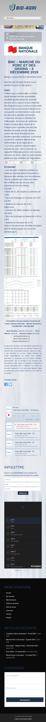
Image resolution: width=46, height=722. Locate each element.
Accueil (8, 593)
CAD (16, 36)
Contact (8, 614)
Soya (18, 39)
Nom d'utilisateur (12, 675)
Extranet (8, 618)
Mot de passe (11, 688)
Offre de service (11, 607)
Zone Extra (9, 611)
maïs (27, 36)
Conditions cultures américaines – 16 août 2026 (21, 634)
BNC (13, 36)
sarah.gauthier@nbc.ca (21, 336)
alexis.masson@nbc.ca (21, 339)
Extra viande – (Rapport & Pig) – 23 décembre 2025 (21, 646)
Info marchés (10, 596)
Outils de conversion (12, 603)
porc (15, 39)
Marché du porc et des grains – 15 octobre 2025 (21, 655)
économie (22, 36)
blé (10, 36)
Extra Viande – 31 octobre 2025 (15, 652)
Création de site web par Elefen (23, 719)
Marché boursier (11, 600)
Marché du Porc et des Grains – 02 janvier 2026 (20, 640)
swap (22, 39)
